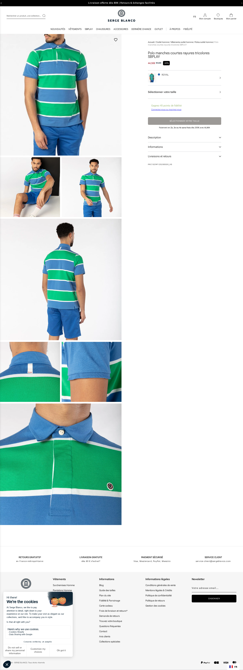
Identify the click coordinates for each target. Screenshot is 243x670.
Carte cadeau (106, 605)
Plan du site (105, 595)
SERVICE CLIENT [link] (213, 557)
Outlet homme (162, 42)
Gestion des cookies (155, 605)
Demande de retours (109, 616)
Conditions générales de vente (160, 585)
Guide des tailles (107, 590)
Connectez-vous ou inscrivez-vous (166, 109)
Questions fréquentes (110, 626)
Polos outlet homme (204, 42)
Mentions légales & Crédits (158, 590)
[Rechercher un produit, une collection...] (41, 15)
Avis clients (104, 636)
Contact (103, 631)
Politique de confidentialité (158, 595)
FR (235, 666)
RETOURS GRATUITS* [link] (30, 557)
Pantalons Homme (62, 590)
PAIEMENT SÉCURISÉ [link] (152, 557)
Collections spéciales (109, 641)
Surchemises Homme (64, 585)
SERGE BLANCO (20, 663)
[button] (74, 30)
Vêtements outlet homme (182, 42)
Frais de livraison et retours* (113, 610)
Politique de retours (155, 600)
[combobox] (26, 15)
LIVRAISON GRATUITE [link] (91, 557)
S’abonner (214, 598)
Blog (101, 585)
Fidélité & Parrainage (109, 600)
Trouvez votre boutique (110, 621)
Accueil (151, 42)
